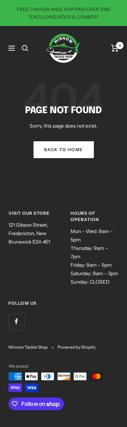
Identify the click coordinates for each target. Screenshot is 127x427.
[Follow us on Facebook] (16, 321)
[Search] (25, 48)
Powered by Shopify (77, 347)
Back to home (63, 149)
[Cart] (115, 48)
